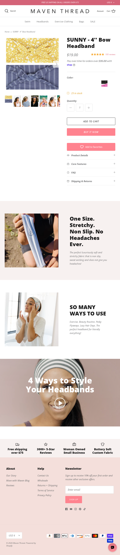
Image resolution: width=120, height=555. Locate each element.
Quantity (72, 100)
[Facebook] (66, 509)
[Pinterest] (80, 509)
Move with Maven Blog (18, 480)
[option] (32, 64)
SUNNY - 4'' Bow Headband (24, 32)
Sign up (73, 499)
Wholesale (43, 480)
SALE (92, 21)
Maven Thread (19, 543)
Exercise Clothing (64, 21)
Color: (70, 77)
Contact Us (43, 475)
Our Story (11, 475)
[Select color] (70, 85)
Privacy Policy (44, 495)
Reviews (10, 485)
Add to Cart (91, 121)
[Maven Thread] (60, 11)
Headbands (43, 21)
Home (7, 32)
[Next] (56, 64)
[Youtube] (71, 509)
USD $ (109, 2)
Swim (27, 21)
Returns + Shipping (48, 485)
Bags (81, 21)
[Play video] (60, 403)
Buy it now (91, 132)
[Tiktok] (84, 509)
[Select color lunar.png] (104, 85)
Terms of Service (46, 490)
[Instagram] (75, 509)
